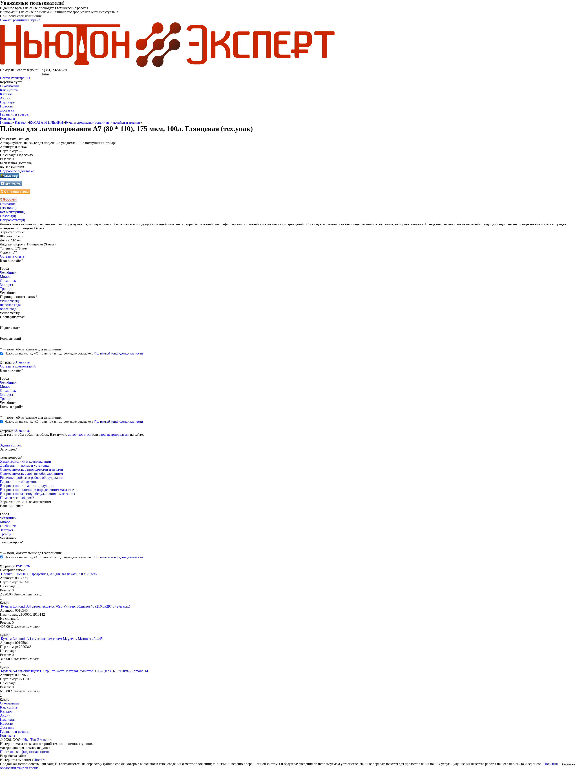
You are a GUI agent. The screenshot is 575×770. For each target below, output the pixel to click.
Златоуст (6, 285)
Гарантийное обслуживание (21, 481)
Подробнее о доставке (17, 171)
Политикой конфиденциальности (118, 353)
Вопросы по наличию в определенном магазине (37, 490)
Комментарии (12, 212)
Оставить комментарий (18, 366)
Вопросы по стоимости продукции (27, 486)
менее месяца (10, 301)
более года (8, 309)
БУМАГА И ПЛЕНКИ (46, 122)
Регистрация (20, 78)
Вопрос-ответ (12, 220)
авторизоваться (79, 434)
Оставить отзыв (12, 256)
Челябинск (8, 272)
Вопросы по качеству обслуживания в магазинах (37, 494)
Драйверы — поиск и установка (24, 465)
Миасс (5, 276)
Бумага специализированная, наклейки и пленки (102, 122)
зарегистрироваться (114, 434)
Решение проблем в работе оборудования (31, 477)
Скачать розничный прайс (20, 20)
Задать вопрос (11, 445)
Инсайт (39, 760)
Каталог (21, 122)
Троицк (5, 289)
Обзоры (8, 216)
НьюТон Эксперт (36, 740)
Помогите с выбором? (17, 498)
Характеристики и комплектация (25, 461)
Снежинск (8, 280)
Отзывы (8, 208)
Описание (7, 204)
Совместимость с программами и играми (31, 469)
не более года (10, 305)
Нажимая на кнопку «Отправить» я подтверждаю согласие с (73, 353)
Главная (6, 122)
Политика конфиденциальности (24, 752)
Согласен (568, 764)
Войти (5, 78)
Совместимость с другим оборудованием (31, 473)
